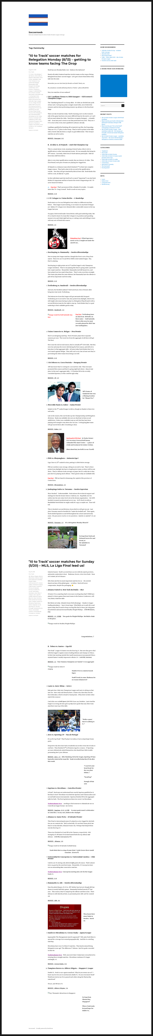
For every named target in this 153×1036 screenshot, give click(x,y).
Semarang (31, 116)
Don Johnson (32, 92)
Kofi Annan (35, 99)
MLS (39, 104)
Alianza (40, 576)
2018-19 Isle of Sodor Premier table (111, 161)
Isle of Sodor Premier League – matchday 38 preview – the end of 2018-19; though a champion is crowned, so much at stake (113, 137)
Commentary (105, 162)
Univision (38, 613)
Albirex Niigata (34, 576)
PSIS (34, 112)
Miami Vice (35, 104)
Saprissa (35, 604)
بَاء (48, 187)
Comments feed (106, 182)
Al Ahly (39, 76)
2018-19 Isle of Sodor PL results (110, 159)
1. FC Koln (31, 74)
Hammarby (32, 94)
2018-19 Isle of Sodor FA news (109, 154)
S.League (33, 601)
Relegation (39, 112)
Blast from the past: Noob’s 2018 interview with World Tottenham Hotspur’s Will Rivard (112, 122)
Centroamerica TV (33, 583)
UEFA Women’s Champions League (35, 123)
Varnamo (31, 128)
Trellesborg (32, 119)
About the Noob (105, 54)
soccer (36, 116)
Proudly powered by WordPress (44, 1028)
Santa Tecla (37, 603)
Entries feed (105, 181)
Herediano (31, 593)
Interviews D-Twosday (108, 164)
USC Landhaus (38, 126)
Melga (34, 102)
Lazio (34, 594)
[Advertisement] (114, 86)
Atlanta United (39, 578)
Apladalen (35, 79)
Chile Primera (32, 586)
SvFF (40, 117)
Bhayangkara (32, 84)
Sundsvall (35, 117)
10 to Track (31, 72)
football (38, 92)
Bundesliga (37, 86)
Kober (30, 99)
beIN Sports (35, 579)
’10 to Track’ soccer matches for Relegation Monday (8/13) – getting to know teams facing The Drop (60, 59)
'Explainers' (105, 151)
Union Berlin (36, 124)
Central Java (32, 87)
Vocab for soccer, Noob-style (109, 60)
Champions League (38, 584)
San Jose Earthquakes (34, 114)
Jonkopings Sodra (34, 96)
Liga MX (38, 594)
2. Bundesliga (37, 74)
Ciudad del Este (37, 91)
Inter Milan (37, 593)
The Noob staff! (106, 166)
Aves (30, 579)
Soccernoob (36, 32)
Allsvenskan (36, 77)
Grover (30, 591)
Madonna (35, 596)
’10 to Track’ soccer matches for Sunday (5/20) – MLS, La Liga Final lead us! (61, 563)
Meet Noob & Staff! (106, 55)
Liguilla (30, 596)
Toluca (30, 609)
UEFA (36, 119)
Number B (37, 106)
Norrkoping (32, 106)
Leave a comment (33, 130)
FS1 (38, 589)
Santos (30, 604)
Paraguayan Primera (34, 107)
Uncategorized (105, 167)
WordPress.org (105, 184)
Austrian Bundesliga (34, 82)
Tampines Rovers (38, 608)
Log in (103, 179)
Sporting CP (32, 606)
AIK (36, 76)
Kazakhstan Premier (34, 97)
